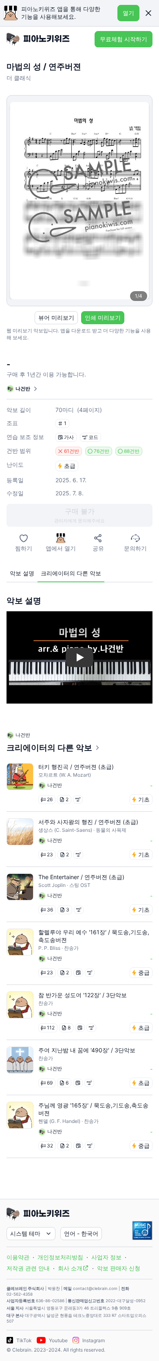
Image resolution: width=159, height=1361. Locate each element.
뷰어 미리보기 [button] (56, 317)
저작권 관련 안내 (28, 1268)
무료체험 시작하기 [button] (123, 39)
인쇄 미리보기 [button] (103, 317)
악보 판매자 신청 (118, 1268)
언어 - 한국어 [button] (81, 1233)
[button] (148, 13)
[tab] (22, 573)
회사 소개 (70, 1268)
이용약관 (18, 1257)
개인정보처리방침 (60, 1257)
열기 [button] (128, 12)
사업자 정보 (106, 1257)
